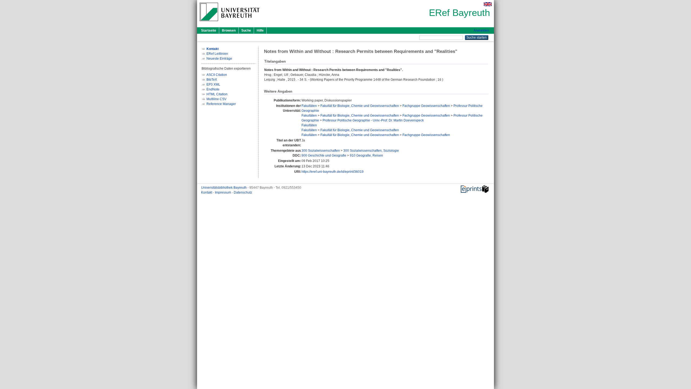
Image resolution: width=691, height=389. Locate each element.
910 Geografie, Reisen (366, 155)
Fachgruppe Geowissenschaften (426, 106)
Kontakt (207, 192)
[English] (488, 4)
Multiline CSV (216, 99)
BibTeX (211, 80)
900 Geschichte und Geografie (324, 155)
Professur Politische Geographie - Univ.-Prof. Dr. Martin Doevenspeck (373, 120)
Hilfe (260, 30)
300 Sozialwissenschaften (321, 151)
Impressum (223, 192)
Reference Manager (221, 104)
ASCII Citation (216, 75)
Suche (246, 30)
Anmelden (481, 30)
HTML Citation (217, 94)
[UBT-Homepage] (229, 23)
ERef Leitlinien (217, 54)
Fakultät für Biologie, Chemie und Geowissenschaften (359, 106)
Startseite (208, 30)
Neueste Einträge (219, 58)
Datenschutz (243, 192)
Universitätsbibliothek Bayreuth (224, 188)
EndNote (212, 89)
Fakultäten (309, 106)
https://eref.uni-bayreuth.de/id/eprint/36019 (333, 172)
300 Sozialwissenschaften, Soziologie (371, 151)
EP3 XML (213, 84)
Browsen (229, 30)
